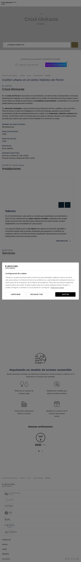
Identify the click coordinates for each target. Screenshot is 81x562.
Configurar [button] (15, 294)
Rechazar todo (36, 294)
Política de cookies (57, 287)
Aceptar (65, 294)
